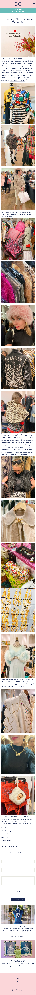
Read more (18, 969)
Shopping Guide (14, 16)
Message (4, 874)
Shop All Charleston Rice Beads (18, 936)
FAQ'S (18, 981)
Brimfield (11, 68)
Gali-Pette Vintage (6, 834)
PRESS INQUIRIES (18, 978)
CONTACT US (18, 976)
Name (3, 858)
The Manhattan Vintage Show (17, 80)
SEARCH (18, 984)
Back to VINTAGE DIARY (19, 899)
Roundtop (27, 68)
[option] (18, 10)
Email (3, 866)
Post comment (18, 891)
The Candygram (18, 990)
